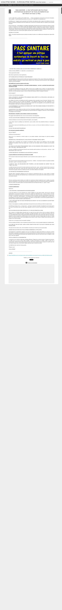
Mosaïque (15, 5)
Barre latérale (20, 5)
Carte (6, 5)
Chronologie (31, 5)
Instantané (26, 5)
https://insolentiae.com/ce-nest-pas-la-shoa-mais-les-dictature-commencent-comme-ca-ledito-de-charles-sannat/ (30, 255)
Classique (2, 5)
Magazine (10, 5)
